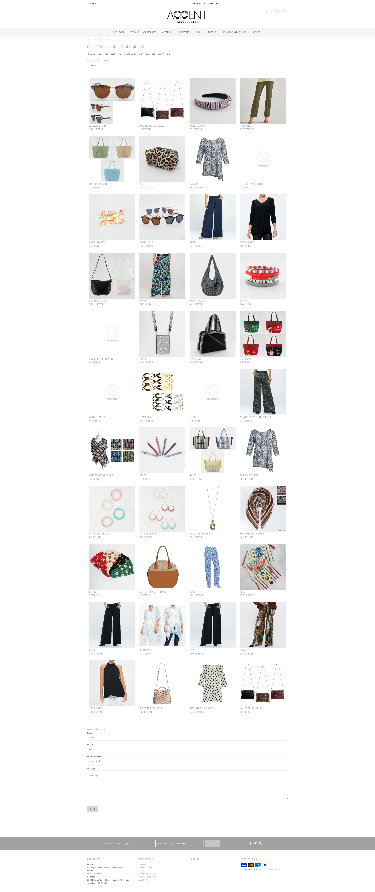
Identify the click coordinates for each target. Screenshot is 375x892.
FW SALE (134, 32)
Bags (198, 32)
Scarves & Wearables (234, 32)
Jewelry (212, 32)
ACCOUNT (197, 3)
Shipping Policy (147, 874)
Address (91, 877)
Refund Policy (146, 877)
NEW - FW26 (118, 32)
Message (91, 769)
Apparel (166, 32)
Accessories (149, 32)
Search (141, 865)
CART (214, 3)
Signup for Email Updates (119, 844)
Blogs (141, 871)
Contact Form (145, 868)
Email (90, 745)
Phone (90, 871)
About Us (143, 880)
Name (89, 733)
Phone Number (94, 757)
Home (89, 39)
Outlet (256, 32)
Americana (183, 32)
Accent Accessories (267, 870)
